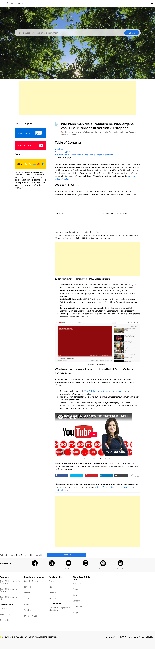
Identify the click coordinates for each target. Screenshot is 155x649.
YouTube (68, 569)
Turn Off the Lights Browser (8, 590)
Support (76, 612)
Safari (27, 598)
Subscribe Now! (66, 555)
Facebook (35, 569)
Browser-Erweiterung (73, 132)
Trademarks (78, 606)
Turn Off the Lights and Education (59, 609)
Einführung (60, 149)
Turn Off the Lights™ (19, 3)
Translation (5, 620)
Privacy (122, 637)
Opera (27, 592)
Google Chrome (31, 581)
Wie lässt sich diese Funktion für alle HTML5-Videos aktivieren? (84, 154)
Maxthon (28, 604)
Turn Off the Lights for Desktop (10, 582)
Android (52, 592)
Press (75, 589)
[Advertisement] (77, 98)
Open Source (6, 608)
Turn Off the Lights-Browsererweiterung (102, 391)
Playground (5, 614)
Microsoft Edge (31, 616)
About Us (77, 583)
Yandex (27, 610)
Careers (76, 601)
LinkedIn (120, 569)
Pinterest (85, 569)
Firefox (27, 587)
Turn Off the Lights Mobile (8, 598)
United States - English (141, 637)
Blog (75, 595)
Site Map (110, 637)
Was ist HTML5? (62, 152)
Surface (52, 598)
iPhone (51, 581)
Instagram (103, 569)
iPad (50, 587)
